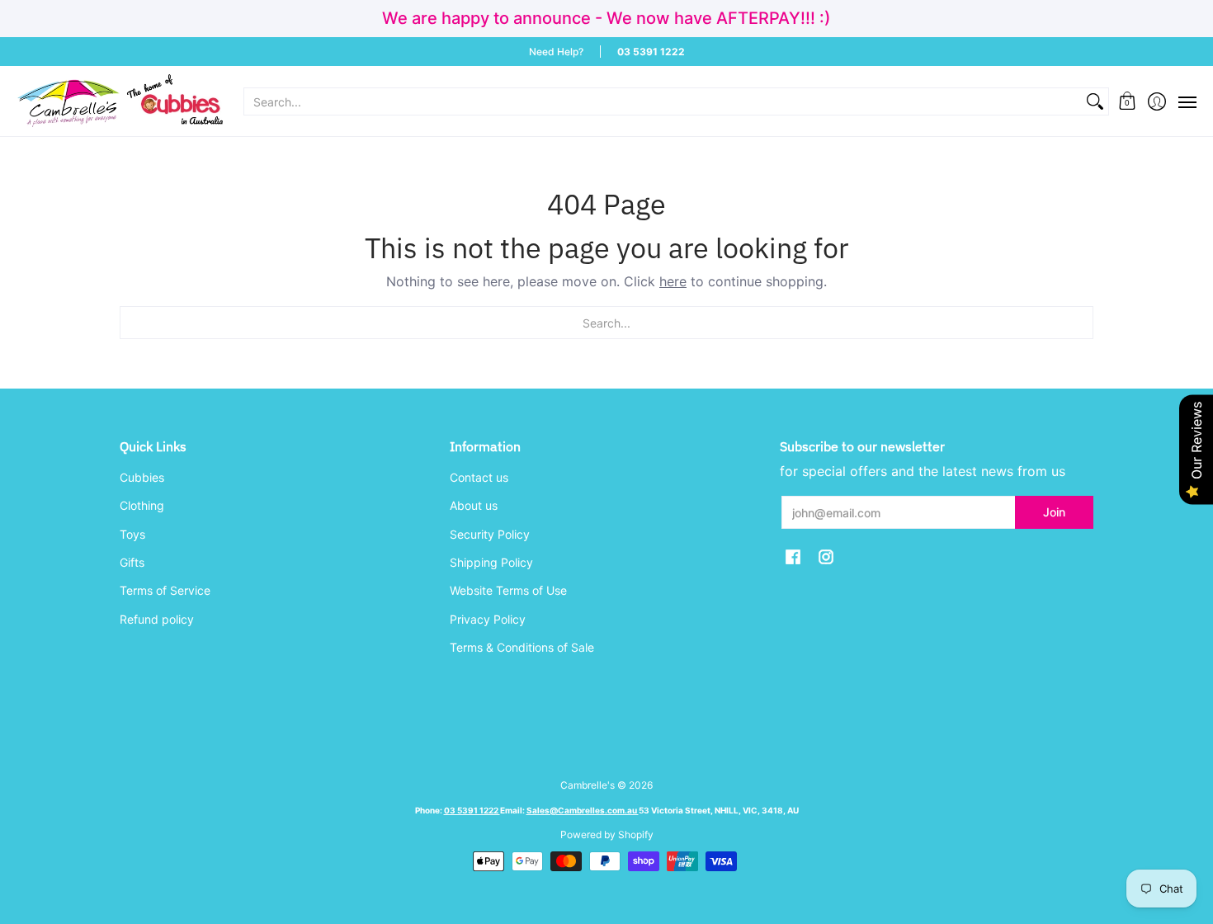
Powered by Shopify (607, 834)
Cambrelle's (587, 785)
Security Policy (490, 534)
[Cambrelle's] (120, 101)
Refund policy (157, 619)
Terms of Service (165, 590)
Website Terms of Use (508, 590)
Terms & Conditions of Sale (522, 647)
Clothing (142, 505)
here (673, 281)
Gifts (132, 562)
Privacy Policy (488, 619)
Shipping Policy (491, 562)
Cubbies (142, 477)
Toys (132, 534)
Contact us (479, 477)
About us (474, 505)
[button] (1127, 101)
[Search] (1095, 101)
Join (1054, 512)
